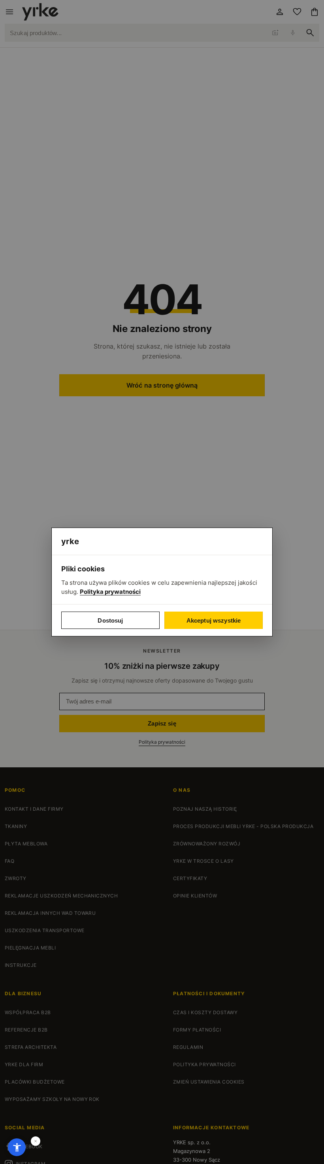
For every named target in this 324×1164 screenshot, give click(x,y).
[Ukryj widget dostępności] (35, 1141)
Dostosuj (110, 620)
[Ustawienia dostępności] (17, 1147)
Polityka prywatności (110, 591)
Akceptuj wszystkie (213, 620)
